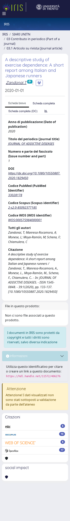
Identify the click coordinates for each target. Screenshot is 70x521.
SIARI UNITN (21, 34)
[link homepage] (14, 7)
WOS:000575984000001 (25, 220)
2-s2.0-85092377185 (22, 207)
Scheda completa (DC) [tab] (23, 111)
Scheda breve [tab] (17, 103)
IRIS (5, 34)
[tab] (46, 111)
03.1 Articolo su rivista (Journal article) (34, 48)
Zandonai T (16, 82)
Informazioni (18, 356)
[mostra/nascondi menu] (4, 14)
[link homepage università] (48, 7)
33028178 (15, 195)
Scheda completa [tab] (44, 103)
